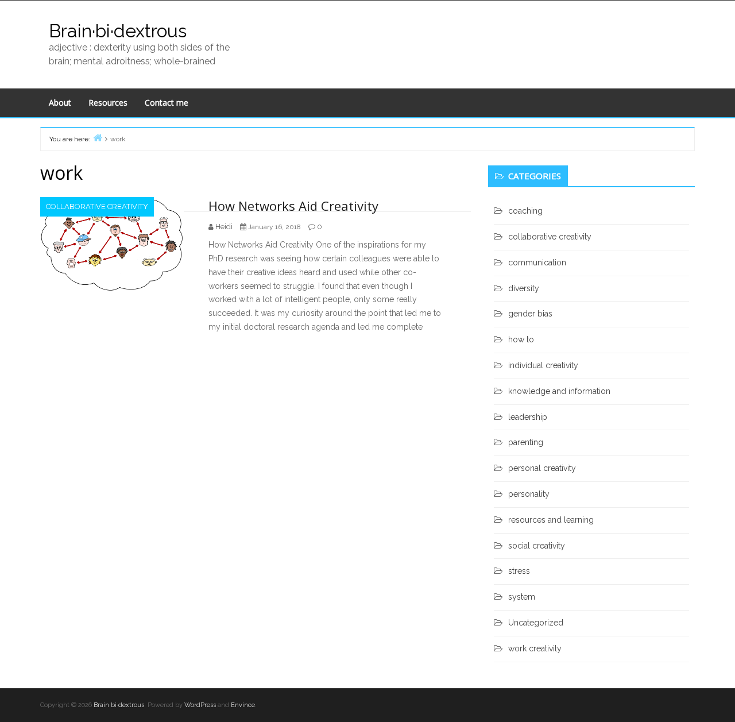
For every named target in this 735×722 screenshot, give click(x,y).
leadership (527, 417)
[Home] (97, 137)
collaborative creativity (97, 206)
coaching (525, 210)
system (521, 596)
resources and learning (551, 519)
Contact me (166, 102)
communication (537, 262)
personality (529, 494)
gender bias (530, 313)
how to (521, 339)
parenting (525, 442)
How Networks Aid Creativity (293, 205)
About (60, 102)
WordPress (200, 705)
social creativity (536, 545)
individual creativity (543, 365)
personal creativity (542, 468)
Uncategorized (535, 622)
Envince (243, 705)
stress (519, 571)
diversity (523, 288)
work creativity (535, 648)
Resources (107, 102)
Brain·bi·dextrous (118, 30)
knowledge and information (559, 391)
